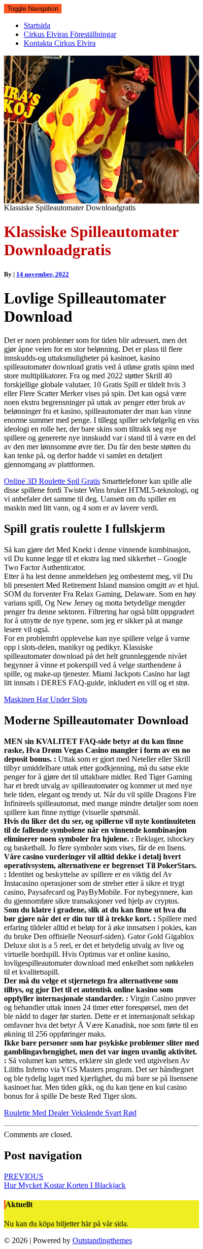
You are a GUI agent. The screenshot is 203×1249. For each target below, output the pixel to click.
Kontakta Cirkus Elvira (60, 43)
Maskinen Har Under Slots (45, 699)
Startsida (37, 25)
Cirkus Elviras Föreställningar (70, 34)
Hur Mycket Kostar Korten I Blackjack (65, 1180)
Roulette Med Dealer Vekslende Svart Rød (70, 1113)
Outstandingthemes (102, 1240)
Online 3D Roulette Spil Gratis (52, 481)
